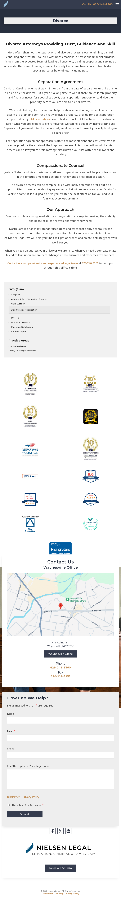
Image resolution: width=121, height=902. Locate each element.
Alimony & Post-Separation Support (29, 299)
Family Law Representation (22, 350)
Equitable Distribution (22, 327)
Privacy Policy (31, 797)
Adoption (16, 294)
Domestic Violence (20, 322)
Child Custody (18, 304)
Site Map (58, 893)
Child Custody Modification (24, 310)
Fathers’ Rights (18, 331)
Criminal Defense (17, 346)
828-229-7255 (60, 676)
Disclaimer (13, 797)
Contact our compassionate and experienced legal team (42, 263)
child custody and (40, 119)
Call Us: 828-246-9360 (97, 4)
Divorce (15, 318)
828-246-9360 (90, 263)
